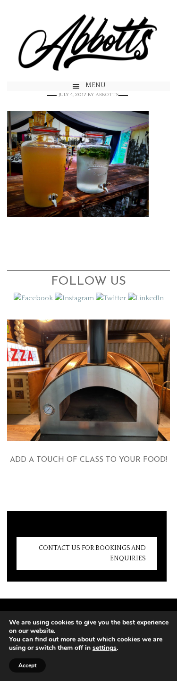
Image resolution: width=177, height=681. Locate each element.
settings (105, 648)
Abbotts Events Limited (88, 41)
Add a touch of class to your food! (88, 460)
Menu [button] (95, 85)
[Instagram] (74, 298)
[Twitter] (111, 298)
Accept (27, 665)
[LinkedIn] (146, 298)
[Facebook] (33, 298)
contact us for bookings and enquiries (92, 553)
